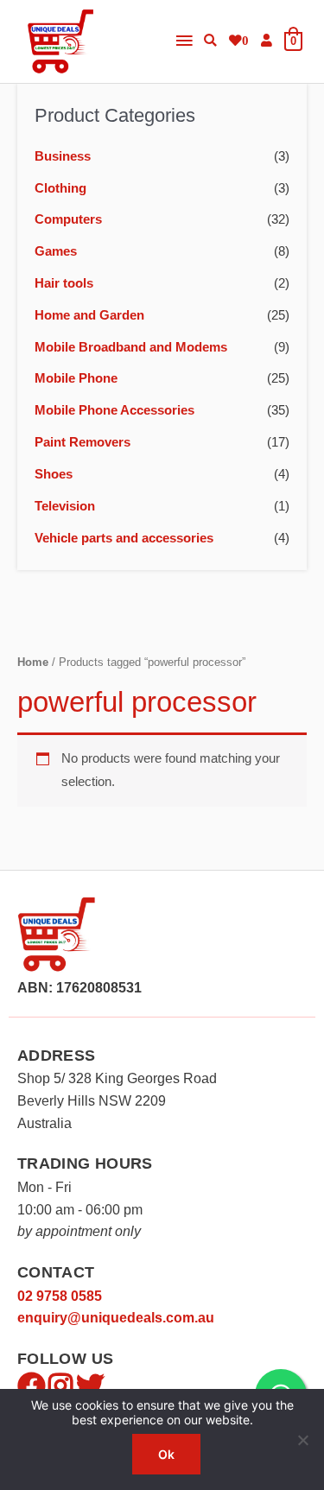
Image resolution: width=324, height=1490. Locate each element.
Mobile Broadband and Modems (131, 347)
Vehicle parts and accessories (124, 538)
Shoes (54, 474)
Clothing (60, 188)
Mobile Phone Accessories (114, 410)
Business (63, 156)
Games (56, 251)
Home (32, 662)
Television (65, 506)
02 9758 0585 (59, 1296)
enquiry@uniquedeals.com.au (115, 1317)
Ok (166, 1454)
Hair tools (64, 283)
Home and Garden (89, 315)
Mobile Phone (76, 378)
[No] (302, 1440)
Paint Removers (82, 442)
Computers (68, 219)
